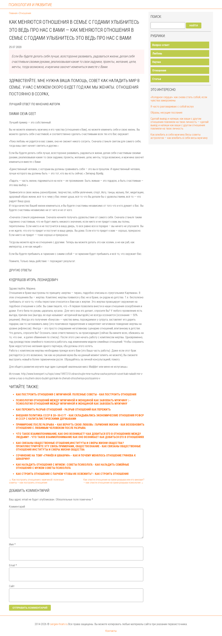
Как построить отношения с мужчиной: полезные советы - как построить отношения (76, 394)
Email (13, 565)
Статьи (156, 79)
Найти (193, 25)
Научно (156, 62)
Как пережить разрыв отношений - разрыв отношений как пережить (63, 409)
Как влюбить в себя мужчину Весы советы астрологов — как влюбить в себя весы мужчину (179, 136)
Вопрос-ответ (160, 45)
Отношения (159, 70)
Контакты (111, 631)
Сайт (12, 586)
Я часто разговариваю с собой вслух (172, 106)
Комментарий (17, 506)
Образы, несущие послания (166, 112)
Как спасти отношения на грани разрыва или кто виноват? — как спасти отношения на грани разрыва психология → (113, 481)
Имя (12, 544)
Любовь (157, 53)
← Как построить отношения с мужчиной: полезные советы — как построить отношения (36, 481)
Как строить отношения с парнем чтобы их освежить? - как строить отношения (72, 473)
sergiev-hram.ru (59, 624)
